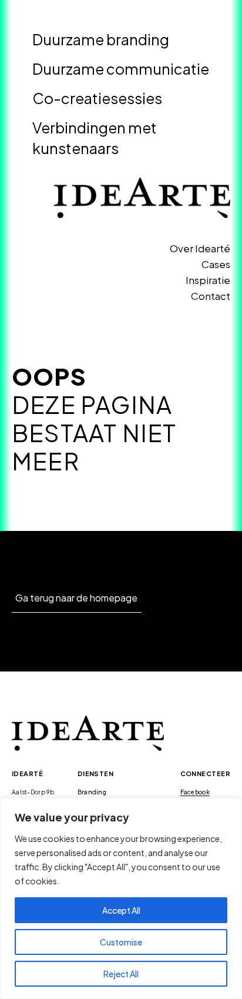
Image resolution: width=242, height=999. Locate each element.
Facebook (195, 792)
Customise (121, 942)
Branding (92, 792)
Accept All (121, 910)
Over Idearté (200, 248)
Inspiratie (208, 279)
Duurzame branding (100, 39)
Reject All (121, 973)
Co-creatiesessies (97, 98)
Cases (215, 264)
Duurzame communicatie (120, 68)
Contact (210, 295)
